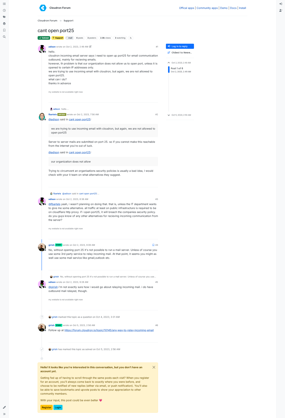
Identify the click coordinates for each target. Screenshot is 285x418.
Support (59, 38)
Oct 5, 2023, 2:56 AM (84, 325)
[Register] (281, 10)
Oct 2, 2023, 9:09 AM (84, 245)
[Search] (4, 37)
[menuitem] (281, 4)
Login (58, 407)
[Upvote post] (150, 98)
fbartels (52, 114)
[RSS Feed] (130, 38)
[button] (4, 407)
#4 (156, 245)
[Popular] (4, 23)
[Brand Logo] (43, 8)
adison (52, 46)
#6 (156, 325)
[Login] (281, 4)
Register (46, 407)
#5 (156, 282)
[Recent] (4, 10)
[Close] (154, 367)
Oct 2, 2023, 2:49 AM (77, 46)
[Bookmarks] (4, 30)
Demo (224, 8)
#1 (157, 46)
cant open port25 (80, 119)
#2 (156, 114)
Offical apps (186, 8)
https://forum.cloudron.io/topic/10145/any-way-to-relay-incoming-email (109, 330)
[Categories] (4, 4)
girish (51, 245)
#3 (156, 199)
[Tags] (4, 17)
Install (242, 8)
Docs (233, 8)
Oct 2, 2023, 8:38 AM (77, 199)
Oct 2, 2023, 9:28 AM (77, 282)
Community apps (207, 8)
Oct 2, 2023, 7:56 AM (88, 114)
